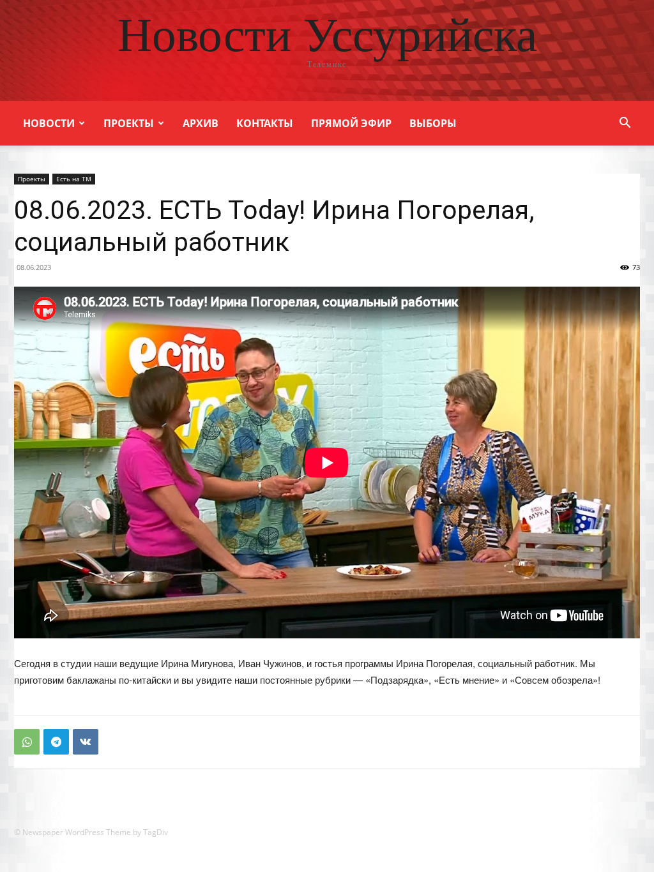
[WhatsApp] (27, 742)
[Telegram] (56, 742)
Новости (49, 123)
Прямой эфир (351, 123)
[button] (624, 124)
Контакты (264, 123)
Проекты (128, 123)
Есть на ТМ (73, 178)
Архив (200, 123)
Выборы (433, 123)
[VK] (85, 742)
